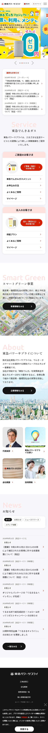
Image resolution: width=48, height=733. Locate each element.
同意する (24, 729)
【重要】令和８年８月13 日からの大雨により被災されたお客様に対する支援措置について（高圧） (22, 96)
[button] (28, 64)
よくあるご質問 (14, 192)
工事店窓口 (24, 681)
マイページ (38, 4)
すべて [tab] (8, 519)
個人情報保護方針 (24, 697)
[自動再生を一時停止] (43, 54)
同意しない (45, 705)
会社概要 (24, 687)
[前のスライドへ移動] (16, 63)
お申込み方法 (13, 185)
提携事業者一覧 (24, 692)
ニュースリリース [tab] (32, 519)
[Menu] (45, 3)
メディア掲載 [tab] (11, 524)
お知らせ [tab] (17, 519)
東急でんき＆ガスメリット (19, 178)
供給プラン (12, 234)
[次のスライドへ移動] (32, 63)
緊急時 (28, 4)
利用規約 (24, 717)
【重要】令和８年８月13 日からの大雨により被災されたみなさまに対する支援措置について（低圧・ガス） (22, 109)
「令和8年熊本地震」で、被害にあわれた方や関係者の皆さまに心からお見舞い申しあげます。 (22, 83)
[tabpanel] (24, 587)
